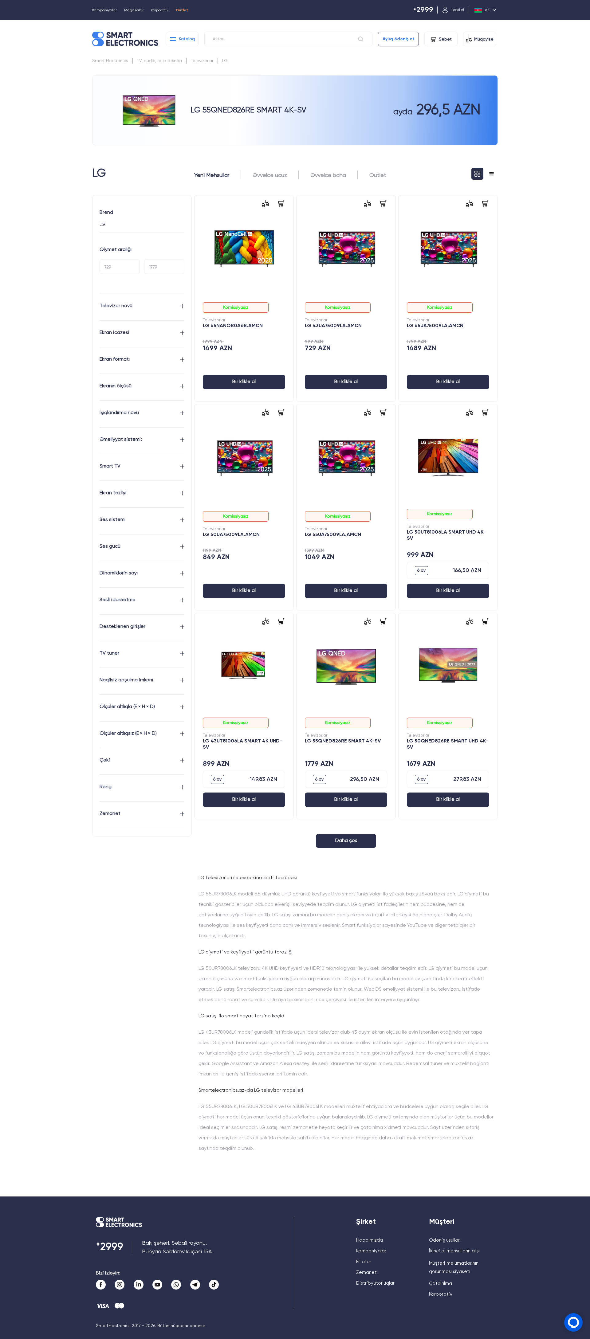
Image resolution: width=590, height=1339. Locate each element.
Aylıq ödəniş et (399, 39)
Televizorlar (202, 61)
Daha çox (346, 840)
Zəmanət (366, 1272)
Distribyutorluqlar (375, 1283)
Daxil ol (457, 10)
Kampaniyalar (104, 10)
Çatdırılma (440, 1283)
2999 (423, 10)
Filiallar (363, 1261)
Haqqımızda (369, 1240)
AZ (487, 10)
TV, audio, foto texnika (159, 61)
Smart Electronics (110, 61)
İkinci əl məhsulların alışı (454, 1251)
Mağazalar (134, 10)
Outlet (182, 10)
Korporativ (159, 10)
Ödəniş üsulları (445, 1240)
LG (225, 61)
